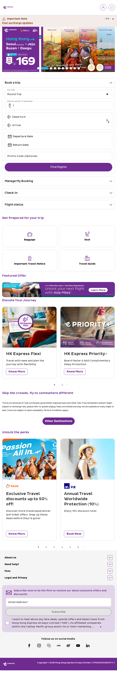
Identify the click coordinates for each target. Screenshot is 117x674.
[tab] (58, 82)
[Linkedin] (87, 645)
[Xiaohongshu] (58, 645)
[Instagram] (39, 645)
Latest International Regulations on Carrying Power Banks (40, 23)
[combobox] (58, 94)
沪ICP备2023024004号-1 (103, 663)
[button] (58, 557)
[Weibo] (68, 645)
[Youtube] (78, 645)
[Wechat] (48, 645)
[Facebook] (29, 645)
